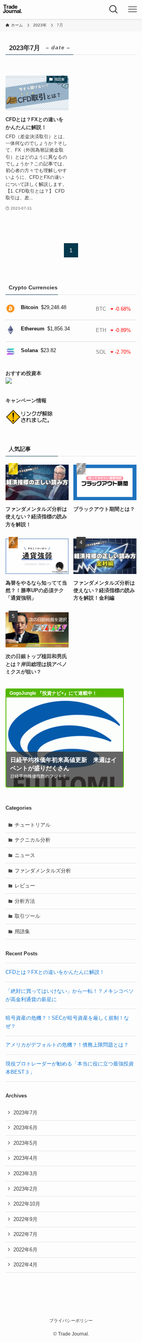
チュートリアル (32, 825)
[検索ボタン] (113, 9)
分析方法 (25, 901)
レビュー (25, 886)
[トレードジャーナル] (12, 9)
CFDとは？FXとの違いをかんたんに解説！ (55, 972)
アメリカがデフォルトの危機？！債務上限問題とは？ (67, 1045)
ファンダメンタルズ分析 (43, 871)
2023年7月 (25, 1113)
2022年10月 (26, 1204)
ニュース (25, 855)
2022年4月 (25, 1265)
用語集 (22, 931)
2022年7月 (25, 1234)
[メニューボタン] (132, 9)
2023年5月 (25, 1143)
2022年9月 (25, 1219)
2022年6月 (25, 1250)
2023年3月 (25, 1173)
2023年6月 (25, 1128)
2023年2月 (25, 1189)
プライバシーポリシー (71, 1320)
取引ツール (27, 916)
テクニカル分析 (32, 840)
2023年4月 (25, 1158)
